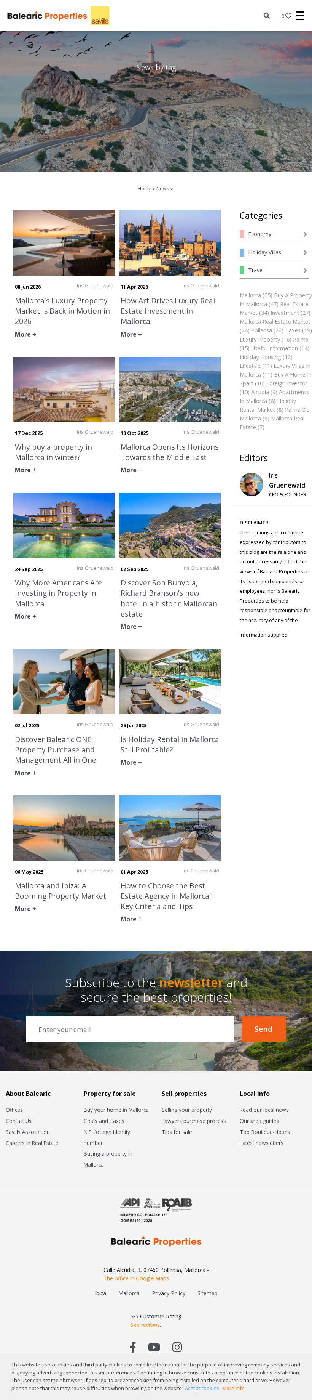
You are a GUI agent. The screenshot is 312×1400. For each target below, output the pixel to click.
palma (301, 339)
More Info (233, 1388)
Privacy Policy (168, 1293)
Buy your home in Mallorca (116, 1109)
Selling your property (187, 1109)
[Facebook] (133, 1346)
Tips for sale (177, 1131)
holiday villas (264, 252)
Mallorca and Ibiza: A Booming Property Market (60, 890)
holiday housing (260, 357)
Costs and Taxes (104, 1120)
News (162, 188)
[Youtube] (154, 1346)
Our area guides (259, 1120)
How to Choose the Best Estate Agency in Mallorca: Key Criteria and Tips (166, 895)
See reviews (145, 1324)
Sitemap (207, 1293)
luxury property (260, 339)
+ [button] (281, 16)
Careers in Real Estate (32, 1143)
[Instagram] (177, 1346)
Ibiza (100, 1293)
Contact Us (19, 1120)
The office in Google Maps (136, 1278)
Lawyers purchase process (194, 1120)
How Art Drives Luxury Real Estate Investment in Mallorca (168, 310)
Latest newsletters (261, 1143)
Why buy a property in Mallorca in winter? (53, 452)
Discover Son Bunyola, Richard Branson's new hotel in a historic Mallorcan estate (169, 598)
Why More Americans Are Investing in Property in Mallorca (58, 592)
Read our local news (264, 1109)
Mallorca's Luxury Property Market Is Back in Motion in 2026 (62, 310)
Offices (14, 1109)
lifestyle (250, 365)
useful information (274, 348)
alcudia (260, 392)
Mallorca (129, 1293)
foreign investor (286, 383)
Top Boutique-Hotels (265, 1131)
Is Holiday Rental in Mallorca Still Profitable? (170, 744)
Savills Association (28, 1131)
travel (256, 270)
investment (285, 312)
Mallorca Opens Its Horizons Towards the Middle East (169, 452)
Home (144, 188)
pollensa (261, 330)
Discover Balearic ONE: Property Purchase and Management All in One (55, 749)
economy (259, 233)
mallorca (250, 295)
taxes (293, 330)
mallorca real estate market (275, 321)
